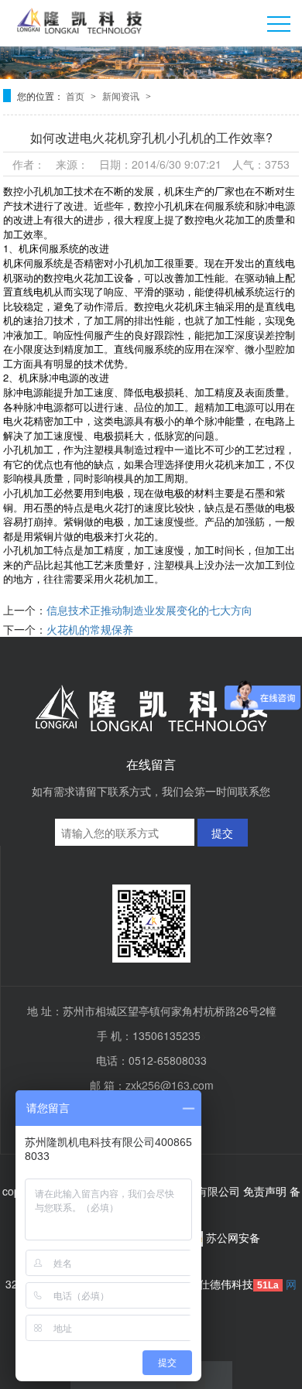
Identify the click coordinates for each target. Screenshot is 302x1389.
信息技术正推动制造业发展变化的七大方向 (149, 610)
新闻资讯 (122, 95)
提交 (222, 832)
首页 (76, 95)
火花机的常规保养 (89, 629)
